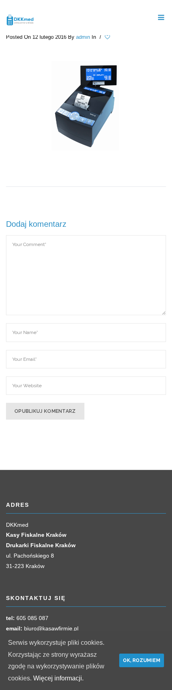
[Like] (108, 37)
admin (83, 37)
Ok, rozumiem (141, 660)
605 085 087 (32, 618)
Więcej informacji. (58, 678)
